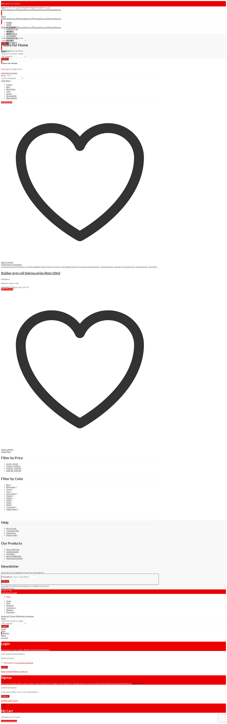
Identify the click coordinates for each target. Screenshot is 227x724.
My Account (11, 528)
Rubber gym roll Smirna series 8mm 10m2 (30, 273)
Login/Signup (6, 593)
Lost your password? (24, 663)
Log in (4, 667)
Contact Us (11, 533)
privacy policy (137, 683)
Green (9, 94)
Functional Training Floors (89, 267)
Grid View (5, 73)
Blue (8, 87)
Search (5, 59)
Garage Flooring (106, 267)
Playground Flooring (14, 558)
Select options (7, 289)
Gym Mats (152, 267)
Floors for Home (53, 267)
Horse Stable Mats (14, 556)
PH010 (9, 85)
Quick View (6, 452)
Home (3, 51)
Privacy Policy (11, 535)
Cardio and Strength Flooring (13, 267)
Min (11, 96)
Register (5, 696)
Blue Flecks (11, 89)
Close (14, 593)
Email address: (7, 577)
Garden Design (141, 267)
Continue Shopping (9, 721)
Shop (8, 51)
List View (13, 73)
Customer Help (12, 531)
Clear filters (6, 81)
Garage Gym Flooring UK (124, 267)
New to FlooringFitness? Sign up (14, 671)
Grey (8, 91)
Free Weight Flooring (69, 267)
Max (11, 98)
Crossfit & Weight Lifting (35, 267)
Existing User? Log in (9, 700)
